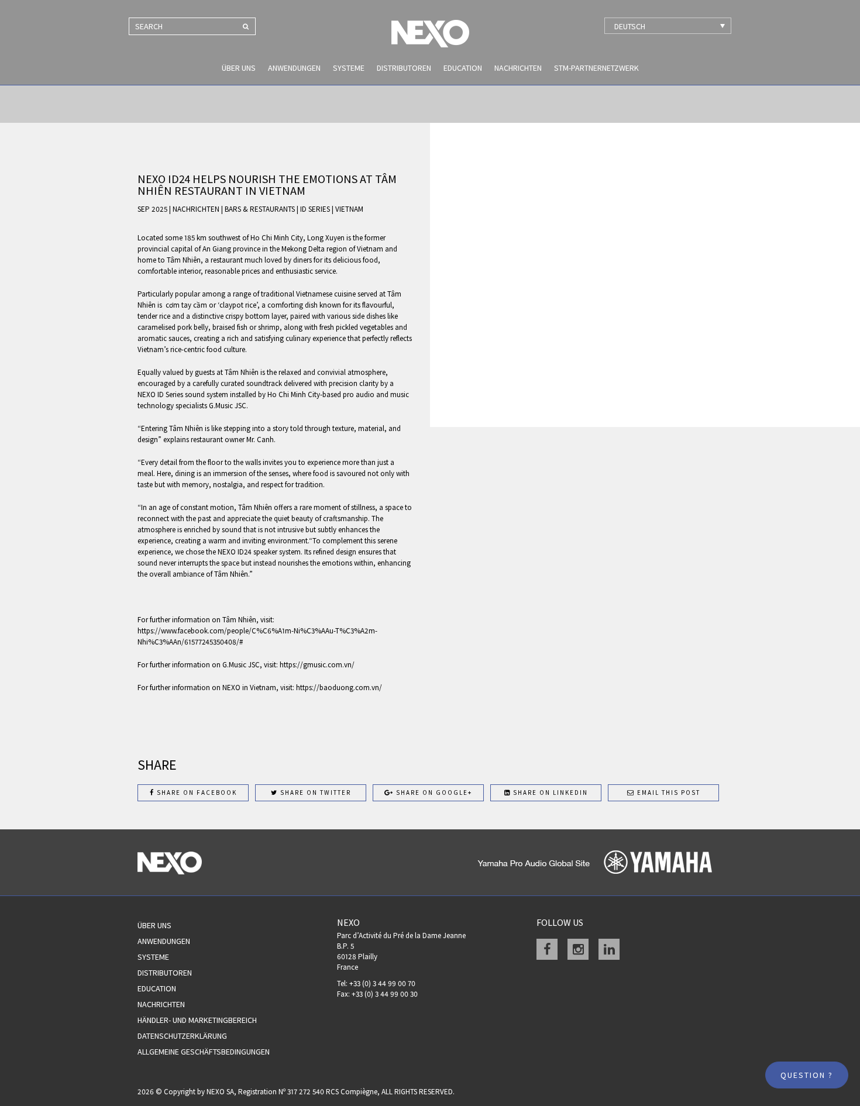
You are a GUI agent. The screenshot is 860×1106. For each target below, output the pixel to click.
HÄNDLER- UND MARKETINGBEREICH (197, 1020)
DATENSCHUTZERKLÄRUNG (182, 1036)
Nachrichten (518, 68)
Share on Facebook (195, 792)
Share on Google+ (433, 792)
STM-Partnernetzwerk (596, 68)
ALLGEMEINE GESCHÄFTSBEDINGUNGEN (203, 1051)
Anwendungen (294, 68)
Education (462, 68)
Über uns (239, 68)
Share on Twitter (314, 792)
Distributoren (404, 68)
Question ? (806, 1075)
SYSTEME (348, 68)
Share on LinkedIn (549, 792)
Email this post (667, 792)
